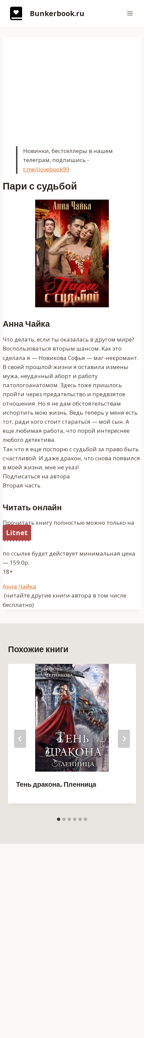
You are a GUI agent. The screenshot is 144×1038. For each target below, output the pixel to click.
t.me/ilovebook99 (46, 169)
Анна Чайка (19, 586)
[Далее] (124, 739)
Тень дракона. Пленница (56, 784)
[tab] (58, 819)
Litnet (17, 532)
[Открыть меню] (130, 13)
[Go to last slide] (20, 739)
